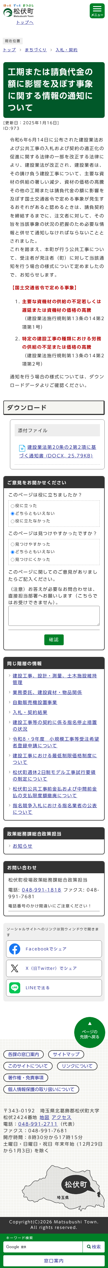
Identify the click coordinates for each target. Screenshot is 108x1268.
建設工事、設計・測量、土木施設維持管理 (55, 679)
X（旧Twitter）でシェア (51, 968)
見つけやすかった (32, 544)
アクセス (62, 1117)
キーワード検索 (19, 1237)
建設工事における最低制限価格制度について (55, 759)
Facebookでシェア (46, 949)
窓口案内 (54, 1261)
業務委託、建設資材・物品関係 (47, 692)
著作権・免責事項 (25, 1077)
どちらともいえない (35, 513)
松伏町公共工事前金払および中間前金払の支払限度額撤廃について (55, 792)
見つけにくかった (32, 559)
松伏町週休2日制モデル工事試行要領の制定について (54, 775)
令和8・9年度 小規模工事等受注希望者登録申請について (56, 742)
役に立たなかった (32, 521)
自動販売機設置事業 (35, 702)
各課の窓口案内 (23, 1054)
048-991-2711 (38, 1124)
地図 (45, 1117)
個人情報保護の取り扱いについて (41, 1089)
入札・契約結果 (30, 712)
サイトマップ (66, 1054)
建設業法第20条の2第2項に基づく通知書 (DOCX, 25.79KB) (57, 451)
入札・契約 (67, 50)
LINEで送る (38, 988)
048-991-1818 (41, 890)
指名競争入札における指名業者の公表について (55, 808)
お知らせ (23, 846)
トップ (9, 50)
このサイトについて (28, 1066)
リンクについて (77, 1066)
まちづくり (36, 50)
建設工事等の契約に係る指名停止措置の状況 (55, 725)
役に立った (26, 506)
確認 (54, 639)
